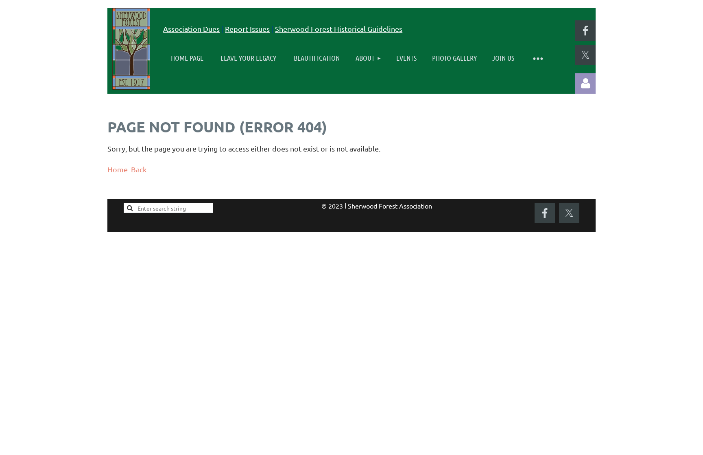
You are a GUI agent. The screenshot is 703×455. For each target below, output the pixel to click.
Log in (585, 83)
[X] (585, 55)
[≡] (538, 58)
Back (138, 169)
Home (117, 169)
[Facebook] (585, 30)
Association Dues (191, 28)
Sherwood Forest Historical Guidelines (338, 28)
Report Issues (247, 28)
